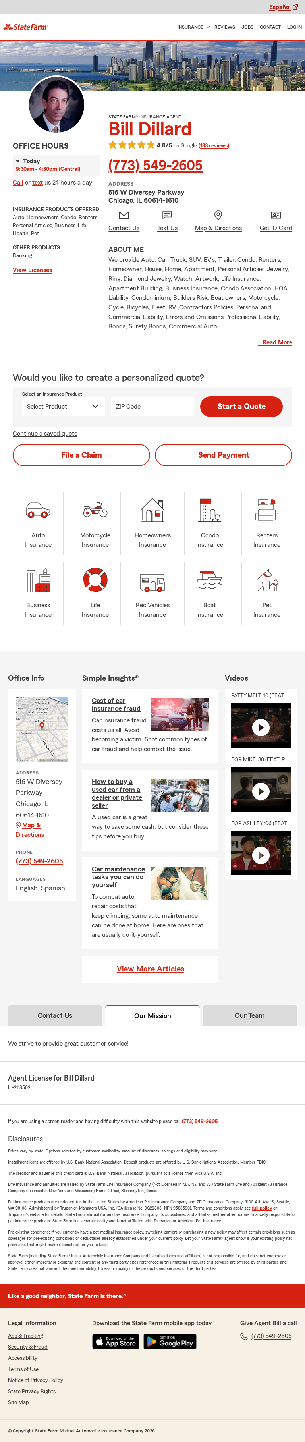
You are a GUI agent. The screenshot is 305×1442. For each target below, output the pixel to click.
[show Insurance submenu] (206, 27)
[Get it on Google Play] (170, 1341)
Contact (270, 27)
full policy (262, 1208)
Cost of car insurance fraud (116, 704)
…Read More (275, 342)
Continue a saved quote (45, 433)
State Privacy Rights (32, 1391)
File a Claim (81, 455)
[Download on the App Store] (116, 1341)
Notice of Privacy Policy (35, 1380)
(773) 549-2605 (155, 166)
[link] (26, 27)
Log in (294, 27)
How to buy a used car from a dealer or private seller (117, 793)
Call (18, 183)
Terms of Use (23, 1369)
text (37, 183)
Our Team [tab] (250, 1015)
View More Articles (150, 969)
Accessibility (22, 1358)
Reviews (224, 27)
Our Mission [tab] (152, 1015)
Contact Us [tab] (55, 1015)
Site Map (18, 1402)
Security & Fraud (28, 1347)
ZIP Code (128, 406)
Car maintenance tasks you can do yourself (118, 876)
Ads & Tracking (25, 1336)
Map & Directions (30, 830)
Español (280, 7)
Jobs (247, 27)
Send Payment (223, 455)
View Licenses (32, 270)
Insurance (190, 27)
